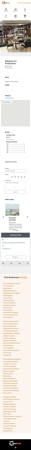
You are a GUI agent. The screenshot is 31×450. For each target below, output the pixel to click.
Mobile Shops (7, 378)
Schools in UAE (7, 403)
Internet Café (7, 354)
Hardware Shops (8, 347)
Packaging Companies (10, 387)
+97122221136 (6, 250)
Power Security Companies (11, 401)
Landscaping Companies (10, 363)
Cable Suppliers (8, 297)
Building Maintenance (9, 292)
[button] (3, 217)
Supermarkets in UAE (9, 413)
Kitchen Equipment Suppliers (12, 361)
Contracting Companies (10, 316)
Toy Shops (6, 423)
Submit (15, 192)
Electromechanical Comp (10, 323)
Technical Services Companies (12, 418)
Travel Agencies (8, 430)
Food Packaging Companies (11, 335)
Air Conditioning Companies (11, 285)
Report (16, 259)
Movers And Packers (9, 380)
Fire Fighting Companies (10, 332)
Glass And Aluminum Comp (11, 345)
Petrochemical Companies (11, 392)
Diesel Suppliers (8, 319)
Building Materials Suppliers (11, 295)
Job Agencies (7, 357)
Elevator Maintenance (9, 328)
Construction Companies (11, 314)
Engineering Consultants (10, 330)
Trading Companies (9, 425)
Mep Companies (8, 375)
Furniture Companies (9, 340)
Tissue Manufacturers (10, 420)
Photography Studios (9, 398)
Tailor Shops (7, 415)
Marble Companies (9, 373)
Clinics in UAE (7, 309)
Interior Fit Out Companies (11, 352)
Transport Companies (9, 427)
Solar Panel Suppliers (9, 411)
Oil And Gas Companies (10, 385)
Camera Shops (7, 299)
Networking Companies (10, 382)
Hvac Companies (8, 349)
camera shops (9, 98)
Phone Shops (7, 394)
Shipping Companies (9, 406)
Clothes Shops (7, 312)
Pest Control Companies (10, 390)
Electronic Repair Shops (10, 325)
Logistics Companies (9, 365)
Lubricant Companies (9, 368)
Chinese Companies (9, 304)
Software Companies (9, 408)
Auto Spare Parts (8, 287)
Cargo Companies (8, 302)
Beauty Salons (7, 290)
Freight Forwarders (9, 337)
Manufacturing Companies (11, 370)
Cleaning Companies (9, 307)
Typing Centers (7, 432)
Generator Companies (10, 342)
